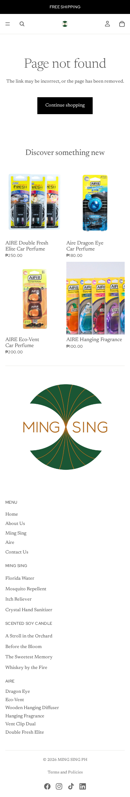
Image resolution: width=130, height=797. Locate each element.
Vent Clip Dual (20, 724)
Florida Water (19, 578)
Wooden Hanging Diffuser (32, 708)
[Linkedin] (83, 786)
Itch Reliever (18, 599)
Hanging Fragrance (24, 716)
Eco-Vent (14, 700)
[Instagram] (59, 786)
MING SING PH (72, 760)
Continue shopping (65, 105)
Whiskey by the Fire (26, 668)
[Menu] (7, 24)
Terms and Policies (65, 772)
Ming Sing (15, 533)
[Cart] (122, 24)
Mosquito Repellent (25, 589)
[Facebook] (47, 786)
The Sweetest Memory (29, 657)
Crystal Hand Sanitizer (28, 610)
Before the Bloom (23, 647)
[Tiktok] (71, 786)
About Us (15, 524)
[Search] (22, 24)
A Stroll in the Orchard (28, 636)
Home (11, 514)
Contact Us (16, 552)
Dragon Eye (17, 691)
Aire (9, 543)
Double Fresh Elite (24, 732)
